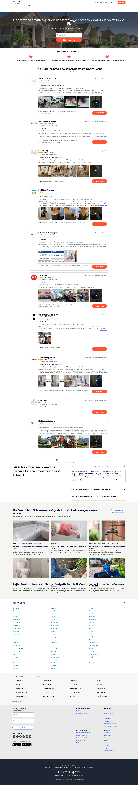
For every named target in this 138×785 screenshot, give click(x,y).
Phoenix (15, 611)
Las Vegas (54, 637)
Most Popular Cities (18, 677)
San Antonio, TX (102, 692)
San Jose (15, 637)
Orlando (15, 657)
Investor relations (109, 743)
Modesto (15, 625)
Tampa (14, 660)
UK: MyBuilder (90, 767)
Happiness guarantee (110, 748)
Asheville (53, 645)
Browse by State (32, 677)
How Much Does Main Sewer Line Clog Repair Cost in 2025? (68, 585)
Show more (104, 94)
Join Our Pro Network (82, 735)
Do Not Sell (70, 772)
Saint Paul (54, 628)
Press (105, 740)
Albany (53, 640)
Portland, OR (47, 692)
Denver (14, 640)
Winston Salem (55, 657)
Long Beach (16, 619)
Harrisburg (92, 611)
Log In (113, 2)
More (36, 6)
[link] (69, 81)
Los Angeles (16, 622)
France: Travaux (48, 767)
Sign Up (121, 2)
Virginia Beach (93, 654)
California (64, 772)
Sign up (23, 727)
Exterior (21, 6)
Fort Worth (92, 637)
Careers (106, 738)
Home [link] (14, 10)
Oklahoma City (55, 668)
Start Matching (69, 40)
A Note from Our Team (110, 723)
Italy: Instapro (69, 767)
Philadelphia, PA (21, 692)
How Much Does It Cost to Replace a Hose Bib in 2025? (107, 547)
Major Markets (18, 603)
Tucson (14, 614)
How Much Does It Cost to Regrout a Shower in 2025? (68, 547)
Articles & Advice (44, 6)
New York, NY (101, 688)
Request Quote (99, 113)
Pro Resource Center (82, 738)
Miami (14, 654)
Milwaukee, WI (21, 688)
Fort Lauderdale (17, 648)
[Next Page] (86, 460)
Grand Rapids (55, 622)
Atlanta (14, 663)
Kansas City (54, 631)
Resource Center (109, 716)
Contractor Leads (81, 740)
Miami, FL (100, 684)
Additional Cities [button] (16, 701)
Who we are (107, 735)
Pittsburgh (92, 617)
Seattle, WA (74, 696)
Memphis (92, 622)
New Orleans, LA (75, 688)
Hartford (15, 643)
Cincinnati (54, 660)
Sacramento (16, 628)
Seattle (91, 657)
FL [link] (18, 10)
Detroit (53, 619)
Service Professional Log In (83, 732)
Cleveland (54, 663)
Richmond (92, 651)
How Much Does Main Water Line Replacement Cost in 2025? (106, 585)
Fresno (14, 617)
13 (81, 459)
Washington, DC (102, 696)
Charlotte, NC (47, 681)
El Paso (91, 634)
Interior (15, 6)
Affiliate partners (109, 750)
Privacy (59, 772)
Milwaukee (92, 663)
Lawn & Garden (29, 6)
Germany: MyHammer (59, 767)
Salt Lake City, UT (75, 692)
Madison (91, 660)
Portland (91, 608)
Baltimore (54, 614)
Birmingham (16, 608)
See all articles (118, 511)
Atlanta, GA (20, 681)
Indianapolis (16, 668)
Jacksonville (16, 651)
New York (54, 643)
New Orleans (55, 611)
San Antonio (93, 643)
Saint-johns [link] (24, 10)
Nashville (91, 625)
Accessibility (77, 772)
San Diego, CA (21, 696)
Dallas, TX (100, 681)
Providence (92, 619)
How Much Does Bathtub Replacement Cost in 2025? (30, 547)
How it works (107, 732)
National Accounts (81, 743)
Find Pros (78, 711)
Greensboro (54, 651)
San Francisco (17, 634)
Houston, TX (47, 684)
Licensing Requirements (110, 726)
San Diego (15, 631)
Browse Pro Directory (82, 713)
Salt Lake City (93, 645)
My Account (107, 711)
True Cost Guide (108, 713)
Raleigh (53, 654)
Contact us (107, 745)
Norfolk (91, 648)
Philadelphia (93, 614)
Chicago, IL (73, 681)
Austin (91, 628)
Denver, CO (20, 684)
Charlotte (54, 648)
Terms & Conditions (78, 775)
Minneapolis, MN (48, 688)
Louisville (53, 608)
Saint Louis (54, 634)
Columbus (54, 666)
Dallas (91, 631)
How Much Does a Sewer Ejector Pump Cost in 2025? (30, 585)
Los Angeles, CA (75, 684)
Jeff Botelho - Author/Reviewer (22, 543)
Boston (53, 617)
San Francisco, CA (49, 696)
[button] (44, 102)
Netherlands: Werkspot (79, 767)
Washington (16, 645)
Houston (91, 640)
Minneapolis (54, 625)
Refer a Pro (107, 718)
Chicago (15, 666)
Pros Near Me (107, 721)
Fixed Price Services (82, 716)
